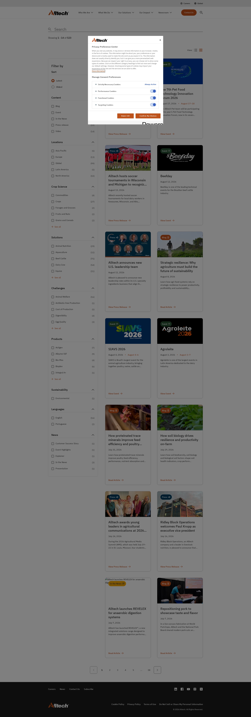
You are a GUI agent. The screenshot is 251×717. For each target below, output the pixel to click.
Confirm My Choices (148, 116)
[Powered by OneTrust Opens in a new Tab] (152, 122)
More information (98, 71)
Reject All (125, 116)
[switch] (153, 91)
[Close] (160, 40)
